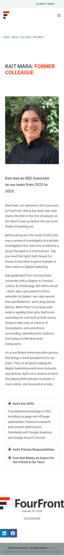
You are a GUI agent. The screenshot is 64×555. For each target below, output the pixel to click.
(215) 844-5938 (32, 518)
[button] (32, 403)
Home (6, 37)
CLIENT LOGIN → (46, 3)
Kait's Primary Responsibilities (33, 449)
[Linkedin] (4, 533)
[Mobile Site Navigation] (59, 15)
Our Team (25, 37)
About (15, 37)
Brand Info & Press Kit (51, 551)
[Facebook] (13, 533)
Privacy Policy (22, 551)
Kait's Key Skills (23, 403)
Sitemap (35, 551)
